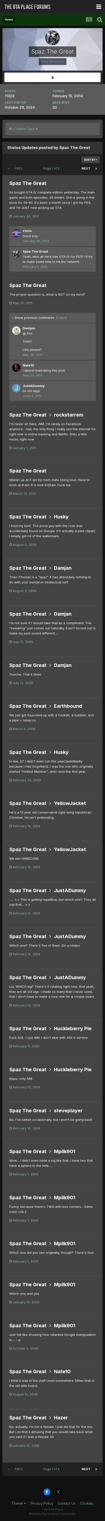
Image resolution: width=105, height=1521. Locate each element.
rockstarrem (68, 415)
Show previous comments (40, 318)
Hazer (61, 1418)
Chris (27, 231)
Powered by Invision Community (52, 1514)
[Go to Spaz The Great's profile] (16, 254)
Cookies (87, 1503)
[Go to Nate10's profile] (16, 368)
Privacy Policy (42, 1503)
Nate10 (28, 365)
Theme (17, 1503)
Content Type (24, 129)
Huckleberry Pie (73, 1028)
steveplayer (68, 1111)
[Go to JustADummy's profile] (16, 388)
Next (86, 168)
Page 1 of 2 (52, 168)
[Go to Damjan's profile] (16, 330)
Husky (61, 517)
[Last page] (96, 168)
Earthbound (68, 706)
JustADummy (34, 386)
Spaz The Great (27, 183)
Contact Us (66, 1503)
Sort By (90, 159)
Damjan (29, 328)
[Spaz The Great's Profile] (52, 77)
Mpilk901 (64, 1151)
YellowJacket (70, 803)
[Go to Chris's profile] (16, 233)
